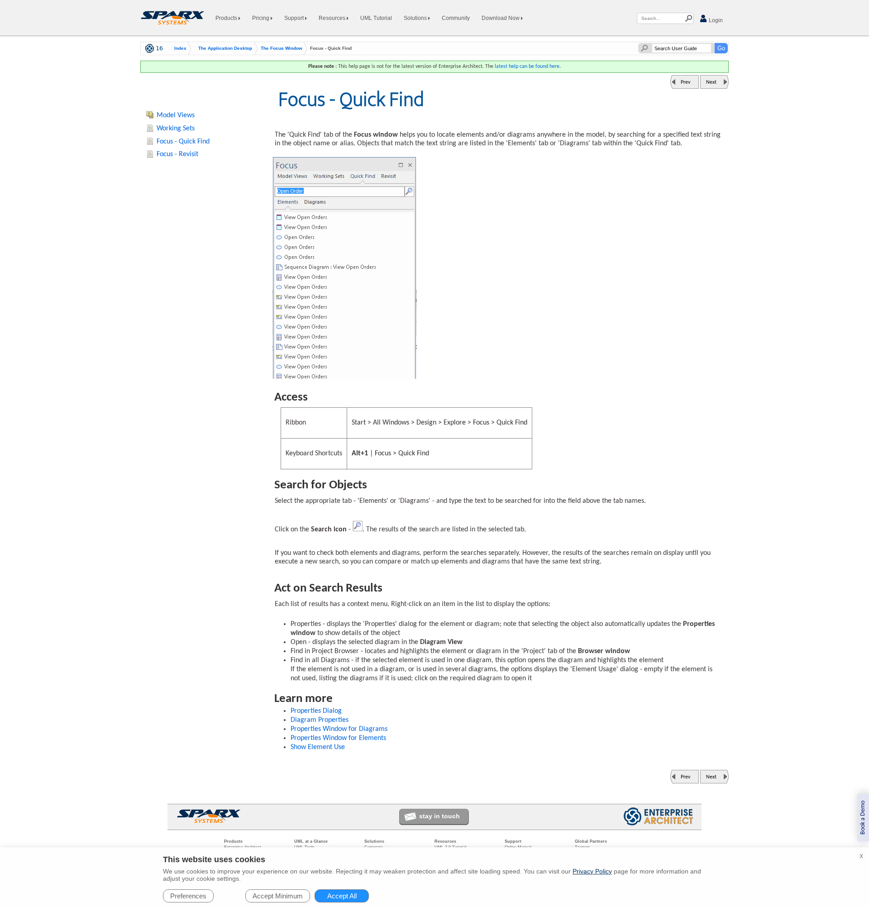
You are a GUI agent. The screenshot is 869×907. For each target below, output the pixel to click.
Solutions (416, 18)
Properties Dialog (316, 711)
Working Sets (176, 128)
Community (456, 18)
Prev (685, 82)
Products (227, 18)
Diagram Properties (320, 720)
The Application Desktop (225, 48)
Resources (333, 18)
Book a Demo (862, 818)
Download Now (501, 18)
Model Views (176, 115)
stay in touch (439, 816)
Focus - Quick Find (183, 141)
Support (294, 18)
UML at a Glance (311, 841)
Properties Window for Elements (338, 738)
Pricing (261, 18)
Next (711, 82)
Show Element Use (318, 747)
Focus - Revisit (177, 154)
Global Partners (591, 841)
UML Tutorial (376, 18)
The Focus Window (281, 48)
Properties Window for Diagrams (339, 729)
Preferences (188, 896)
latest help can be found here (527, 66)
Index (180, 48)
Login (715, 20)
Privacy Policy (592, 871)
